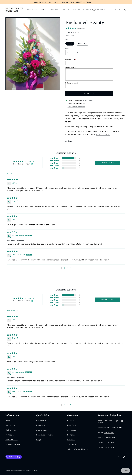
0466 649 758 (109, 433)
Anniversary (72, 430)
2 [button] (64, 268)
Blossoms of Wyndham (18, 470)
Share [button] (70, 141)
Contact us (10, 425)
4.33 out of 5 (30, 161)
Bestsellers (41, 420)
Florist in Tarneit (103, 134)
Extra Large (82, 43)
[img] (12, 180)
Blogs (38, 440)
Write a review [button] (107, 163)
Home (8, 420)
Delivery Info (10, 430)
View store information (76, 107)
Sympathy (71, 444)
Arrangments (42, 430)
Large (70, 43)
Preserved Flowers (44, 435)
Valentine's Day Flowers (77, 449)
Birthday (71, 420)
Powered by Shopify (32, 470)
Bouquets (40, 425)
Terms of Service (12, 444)
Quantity (68, 48)
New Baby (71, 425)
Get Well (71, 440)
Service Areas (11, 435)
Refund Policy (11, 440)
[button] (44, 10)
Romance (71, 435)
